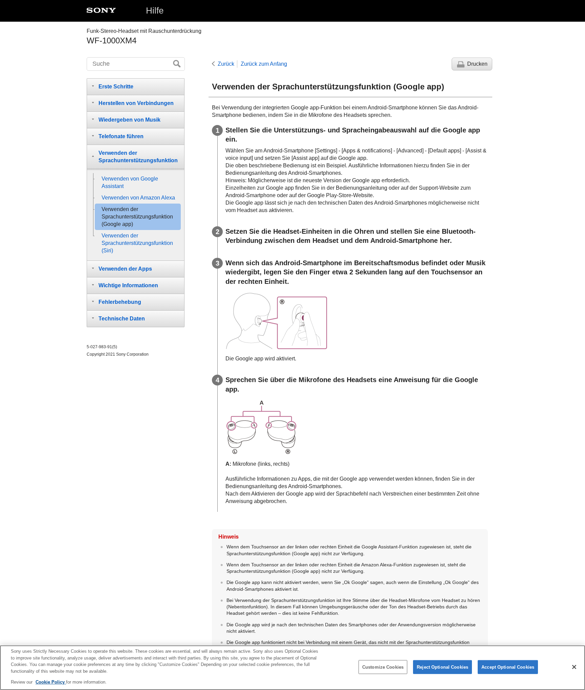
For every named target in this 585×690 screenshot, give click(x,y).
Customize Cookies (383, 667)
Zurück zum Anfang (264, 64)
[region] (292, 667)
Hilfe (155, 10)
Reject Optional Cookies (442, 667)
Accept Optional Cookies (507, 667)
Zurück (226, 64)
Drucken (477, 64)
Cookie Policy (51, 682)
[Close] (574, 667)
